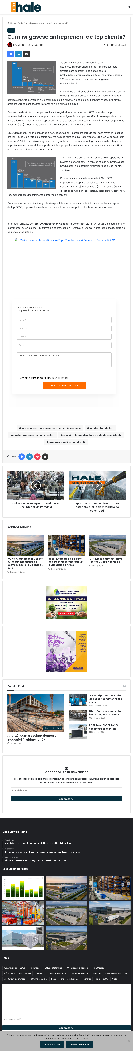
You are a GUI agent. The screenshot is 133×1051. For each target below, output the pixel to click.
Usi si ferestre (101, 979)
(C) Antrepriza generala (14, 968)
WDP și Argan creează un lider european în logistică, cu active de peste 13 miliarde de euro (25, 563)
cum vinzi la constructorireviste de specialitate (92, 435)
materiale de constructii (116, 973)
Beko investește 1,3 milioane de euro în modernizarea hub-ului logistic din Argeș (66, 561)
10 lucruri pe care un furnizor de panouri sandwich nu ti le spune (106, 699)
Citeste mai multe (79, 1044)
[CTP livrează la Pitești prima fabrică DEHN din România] (107, 545)
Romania (87, 979)
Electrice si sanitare (79, 973)
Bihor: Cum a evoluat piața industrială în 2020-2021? (105, 713)
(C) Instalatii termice (53, 968)
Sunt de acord (52, 1044)
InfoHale (17, 45)
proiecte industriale (69, 979)
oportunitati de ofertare (14, 979)
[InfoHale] (26, 7)
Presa (53, 979)
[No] (129, 1041)
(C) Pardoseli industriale (77, 968)
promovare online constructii (66, 442)
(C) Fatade (34, 968)
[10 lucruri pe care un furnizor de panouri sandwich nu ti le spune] (78, 700)
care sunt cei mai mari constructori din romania (51, 428)
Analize (38, 973)
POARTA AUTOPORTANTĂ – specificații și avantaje (105, 727)
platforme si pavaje (38, 979)
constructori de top (101, 428)
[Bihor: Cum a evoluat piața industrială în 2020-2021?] (78, 715)
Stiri (20, 23)
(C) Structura (98, 968)
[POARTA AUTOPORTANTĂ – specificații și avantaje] (78, 731)
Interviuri (97, 973)
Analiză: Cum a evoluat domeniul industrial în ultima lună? (32, 737)
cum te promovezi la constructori (33, 435)
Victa (114, 979)
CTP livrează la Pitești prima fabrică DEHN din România (106, 560)
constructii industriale (56, 973)
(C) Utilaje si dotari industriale (17, 973)
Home (12, 23)
